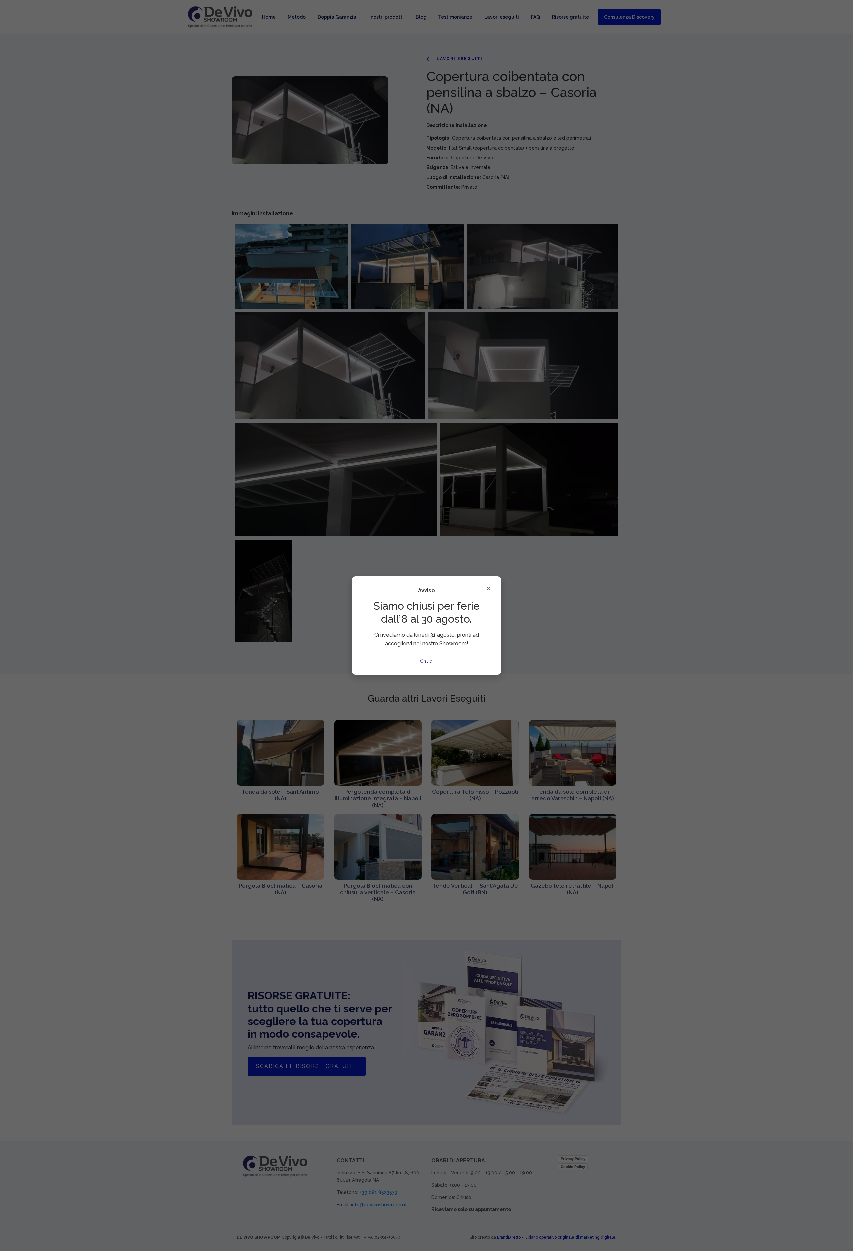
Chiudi (426, 661)
